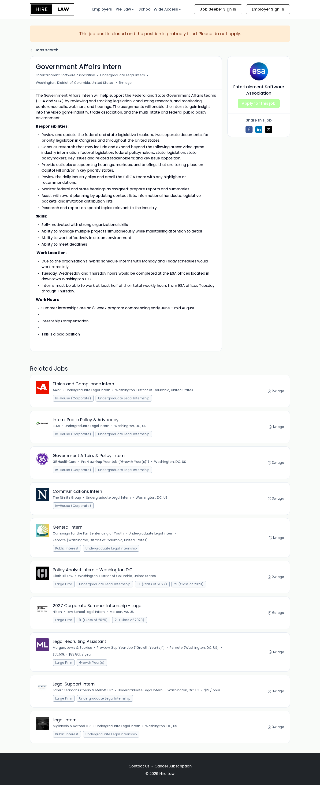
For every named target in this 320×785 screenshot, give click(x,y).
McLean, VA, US (122, 611)
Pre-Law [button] (123, 9)
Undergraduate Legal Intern (122, 75)
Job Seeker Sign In (218, 9)
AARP (57, 390)
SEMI (56, 426)
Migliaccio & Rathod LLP (72, 726)
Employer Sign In (268, 9)
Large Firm (63, 584)
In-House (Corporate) (73, 398)
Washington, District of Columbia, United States (75, 82)
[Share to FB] (249, 129)
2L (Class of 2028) (189, 584)
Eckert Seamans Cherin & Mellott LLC (83, 690)
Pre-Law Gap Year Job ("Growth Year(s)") (115, 461)
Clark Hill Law (63, 576)
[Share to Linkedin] (258, 129)
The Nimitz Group (67, 497)
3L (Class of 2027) (152, 584)
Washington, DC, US (130, 426)
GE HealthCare (64, 461)
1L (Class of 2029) (93, 620)
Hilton (57, 611)
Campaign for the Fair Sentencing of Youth (88, 533)
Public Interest (66, 548)
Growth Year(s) (91, 662)
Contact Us (139, 766)
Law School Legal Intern (86, 611)
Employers (102, 9)
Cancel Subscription (173, 766)
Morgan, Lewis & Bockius (72, 647)
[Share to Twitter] (268, 129)
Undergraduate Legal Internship (123, 398)
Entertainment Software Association (65, 75)
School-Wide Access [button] (158, 9)
